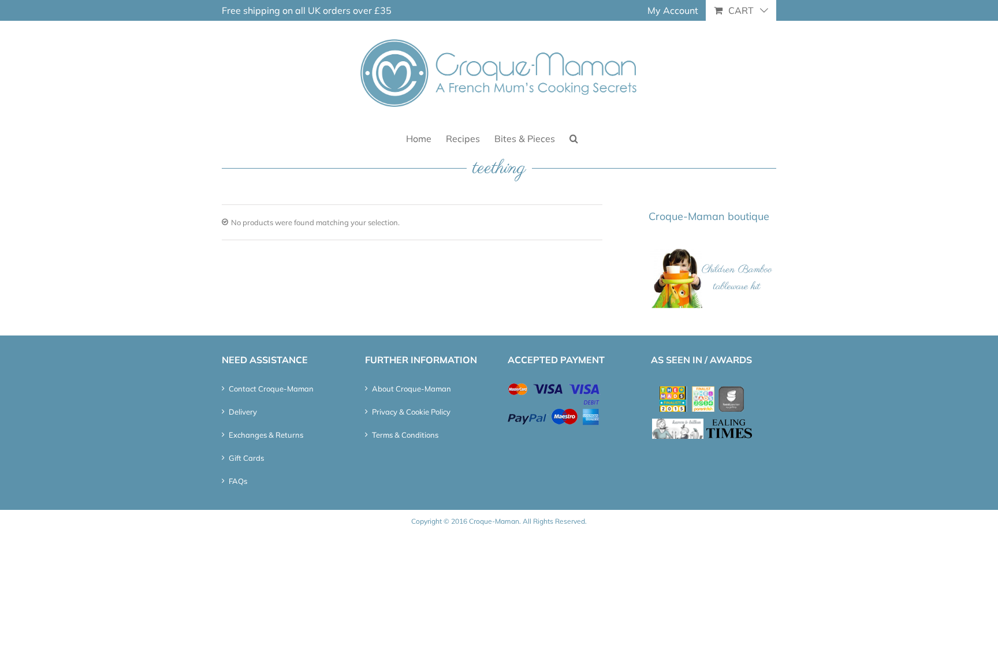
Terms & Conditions (405, 434)
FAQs (238, 481)
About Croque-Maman (411, 388)
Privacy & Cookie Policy (411, 411)
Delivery (243, 411)
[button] (573, 137)
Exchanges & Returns (266, 434)
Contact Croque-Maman (271, 388)
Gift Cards (246, 458)
